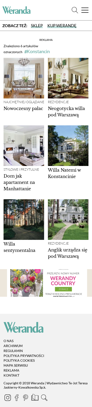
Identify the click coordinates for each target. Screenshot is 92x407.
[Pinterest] (25, 398)
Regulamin (13, 351)
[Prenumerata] (35, 398)
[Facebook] (17, 398)
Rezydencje (58, 102)
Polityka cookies (19, 360)
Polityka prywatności (24, 356)
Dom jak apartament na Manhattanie (19, 182)
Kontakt (11, 375)
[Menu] (85, 10)
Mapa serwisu (16, 365)
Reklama (11, 370)
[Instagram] (8, 398)
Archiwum (13, 346)
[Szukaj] (75, 10)
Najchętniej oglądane (24, 102)
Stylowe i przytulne (21, 169)
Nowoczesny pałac (23, 108)
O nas (8, 341)
